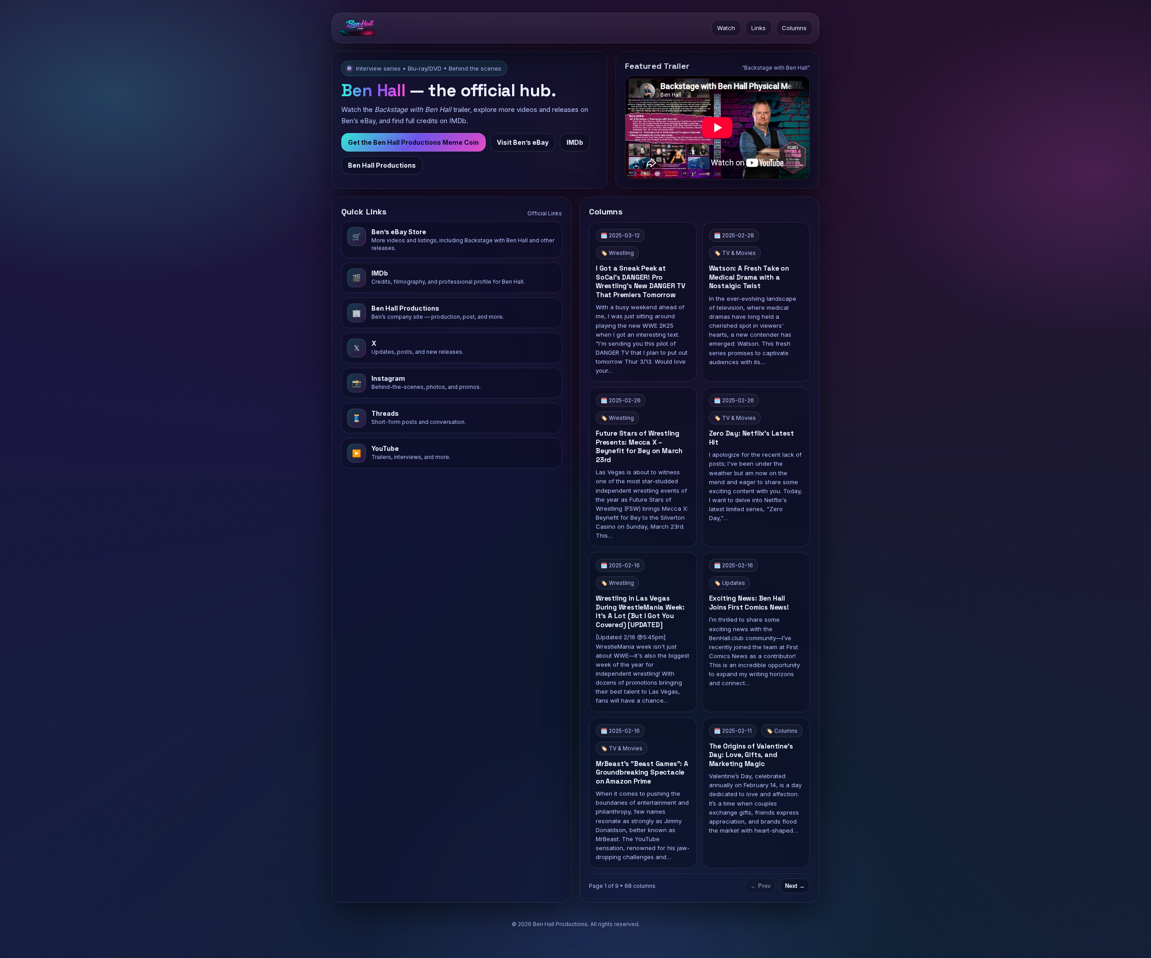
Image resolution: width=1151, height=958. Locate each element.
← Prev (760, 885)
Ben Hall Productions (382, 165)
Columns (794, 27)
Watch (726, 27)
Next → (795, 885)
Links (758, 27)
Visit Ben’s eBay (523, 142)
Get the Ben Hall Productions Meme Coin (413, 142)
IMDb (575, 142)
